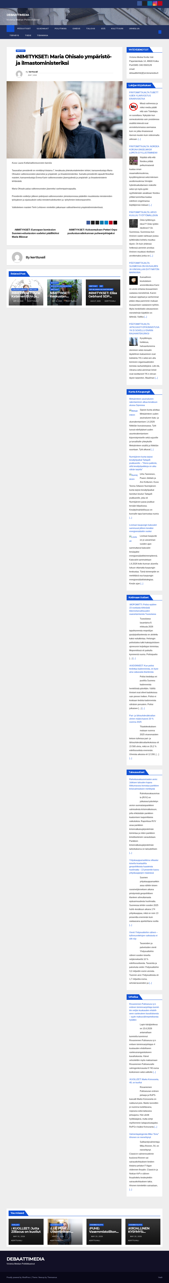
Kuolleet (15, 1224)
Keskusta (54, 283)
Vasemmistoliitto (96, 1224)
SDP (101, 286)
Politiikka (61, 28)
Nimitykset (21, 50)
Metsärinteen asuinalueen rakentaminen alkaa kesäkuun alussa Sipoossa (143, 402)
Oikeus (76, 28)
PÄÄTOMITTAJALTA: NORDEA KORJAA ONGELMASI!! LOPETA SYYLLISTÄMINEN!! (144, 149)
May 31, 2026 (19, 1236)
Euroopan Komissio (19, 289)
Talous (90, 28)
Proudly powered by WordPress (19, 1277)
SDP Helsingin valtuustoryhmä (101, 289)
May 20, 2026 (97, 1236)
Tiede (28, 35)
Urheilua (134, 28)
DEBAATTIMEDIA (18, 15)
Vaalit (160, 1277)
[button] (155, 32)
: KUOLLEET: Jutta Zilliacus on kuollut (26, 1230)
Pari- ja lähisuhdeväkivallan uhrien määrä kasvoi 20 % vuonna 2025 (142, 718)
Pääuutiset (24, 28)
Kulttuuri (117, 28)
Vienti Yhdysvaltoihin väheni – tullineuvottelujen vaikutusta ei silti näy (143, 935)
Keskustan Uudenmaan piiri (61, 286)
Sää (103, 28)
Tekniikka (42, 35)
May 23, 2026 (58, 1236)
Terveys (14, 35)
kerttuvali (33, 72)
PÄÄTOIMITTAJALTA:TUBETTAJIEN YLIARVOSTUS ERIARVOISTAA (143, 95)
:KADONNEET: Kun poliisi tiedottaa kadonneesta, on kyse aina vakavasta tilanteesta (143, 669)
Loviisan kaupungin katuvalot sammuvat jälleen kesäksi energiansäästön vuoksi (143, 528)
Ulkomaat (43, 28)
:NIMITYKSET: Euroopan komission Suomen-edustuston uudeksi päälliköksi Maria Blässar (35, 233)
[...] (139, 139)
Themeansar (52, 1277)
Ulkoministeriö (56, 1224)
